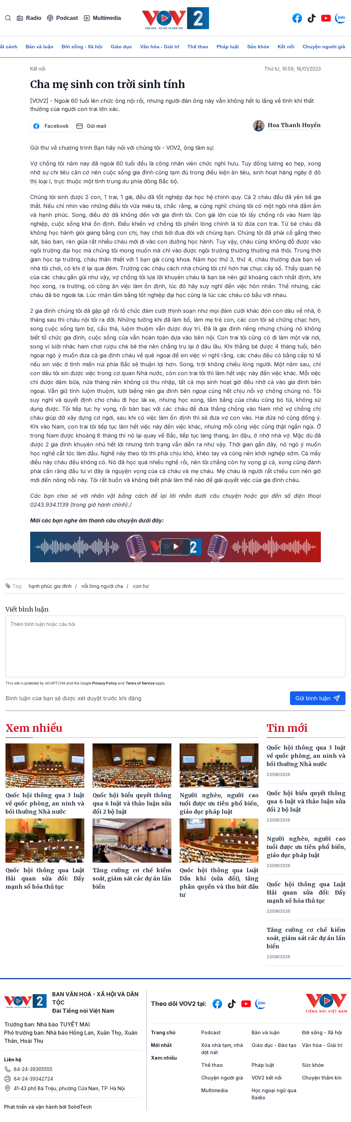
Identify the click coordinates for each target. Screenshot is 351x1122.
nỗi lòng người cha (102, 586)
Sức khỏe (258, 46)
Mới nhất (161, 1045)
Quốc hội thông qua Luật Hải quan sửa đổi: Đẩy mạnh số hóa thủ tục (306, 892)
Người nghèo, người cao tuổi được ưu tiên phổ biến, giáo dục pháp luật (306, 847)
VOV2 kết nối (267, 1078)
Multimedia (107, 18)
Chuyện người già (324, 46)
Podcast (67, 18)
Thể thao (197, 46)
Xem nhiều (164, 1058)
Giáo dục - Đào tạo (274, 1045)
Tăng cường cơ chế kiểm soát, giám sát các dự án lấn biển (306, 938)
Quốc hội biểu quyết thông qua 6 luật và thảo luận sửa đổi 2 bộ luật (306, 801)
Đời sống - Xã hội (82, 46)
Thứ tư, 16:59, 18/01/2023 (292, 69)
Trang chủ (163, 1032)
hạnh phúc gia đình (50, 586)
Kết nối (286, 46)
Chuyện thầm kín (322, 1078)
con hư (141, 586)
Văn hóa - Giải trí (159, 46)
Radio (33, 18)
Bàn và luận (39, 46)
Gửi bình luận (312, 698)
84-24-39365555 (33, 1069)
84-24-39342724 (33, 1079)
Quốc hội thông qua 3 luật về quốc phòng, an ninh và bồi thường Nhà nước (306, 755)
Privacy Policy (104, 683)
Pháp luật (228, 46)
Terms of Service (140, 683)
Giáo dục (121, 46)
